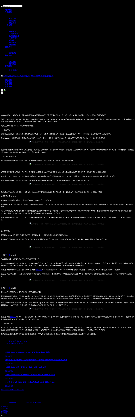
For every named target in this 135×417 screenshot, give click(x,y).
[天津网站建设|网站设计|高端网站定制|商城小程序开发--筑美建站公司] (27, 76)
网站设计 (8, 255)
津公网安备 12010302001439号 (12, 390)
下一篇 (14, 343)
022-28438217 (13, 70)
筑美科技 (12, 402)
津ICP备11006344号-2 (34, 402)
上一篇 (16, 341)
